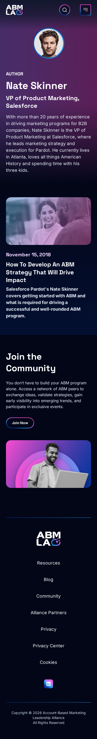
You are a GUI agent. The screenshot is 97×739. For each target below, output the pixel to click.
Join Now (20, 423)
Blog (48, 579)
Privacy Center (48, 645)
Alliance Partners (49, 612)
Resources (48, 562)
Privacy (48, 629)
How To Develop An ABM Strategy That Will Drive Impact (40, 272)
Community (48, 596)
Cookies (48, 662)
